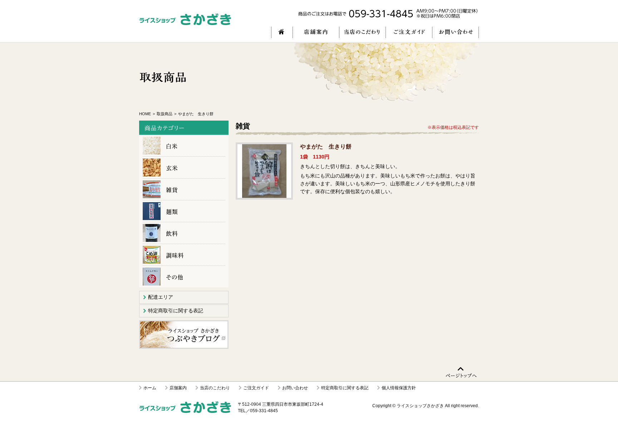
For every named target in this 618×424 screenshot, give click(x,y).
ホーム (149, 387)
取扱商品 (164, 114)
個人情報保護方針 (399, 387)
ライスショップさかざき (420, 405)
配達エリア (160, 297)
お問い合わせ (295, 387)
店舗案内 (178, 387)
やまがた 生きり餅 (264, 171)
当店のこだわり (215, 387)
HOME (145, 114)
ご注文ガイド (256, 387)
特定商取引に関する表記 (175, 310)
